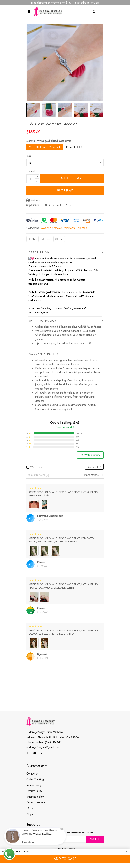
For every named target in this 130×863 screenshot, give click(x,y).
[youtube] (35, 753)
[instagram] (42, 753)
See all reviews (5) (65, 427)
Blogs (29, 814)
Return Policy (33, 785)
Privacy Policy (34, 791)
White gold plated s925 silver (54, 141)
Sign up (95, 839)
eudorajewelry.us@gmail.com (42, 747)
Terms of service (35, 802)
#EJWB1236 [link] (66, 262)
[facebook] (28, 753)
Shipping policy (35, 797)
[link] (13, 836)
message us (41, 312)
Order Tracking (35, 779)
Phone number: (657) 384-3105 (44, 742)
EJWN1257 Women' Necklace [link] (36, 834)
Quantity (31, 171)
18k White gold (74, 147)
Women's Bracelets (52, 228)
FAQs (29, 808)
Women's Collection (75, 228)
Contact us (32, 774)
